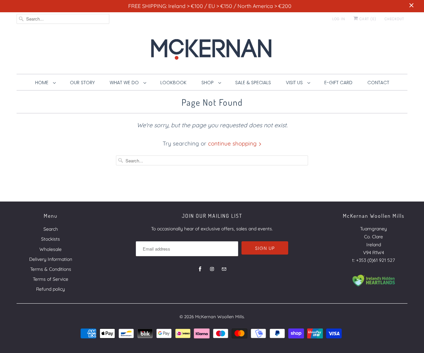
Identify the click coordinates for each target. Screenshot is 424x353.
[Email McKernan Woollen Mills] (224, 269)
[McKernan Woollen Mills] (212, 51)
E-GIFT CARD (338, 82)
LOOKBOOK (173, 82)
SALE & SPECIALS (253, 82)
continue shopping (233, 143)
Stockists (50, 239)
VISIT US (295, 82)
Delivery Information (50, 259)
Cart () (367, 19)
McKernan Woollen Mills (219, 316)
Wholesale (50, 249)
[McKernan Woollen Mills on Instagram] (212, 269)
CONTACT (378, 82)
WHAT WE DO (125, 82)
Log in (338, 19)
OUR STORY (82, 82)
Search (50, 229)
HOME (42, 82)
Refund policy (50, 289)
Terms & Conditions (50, 269)
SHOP (208, 82)
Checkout (394, 19)
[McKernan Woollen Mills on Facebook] (200, 269)
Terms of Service (50, 279)
